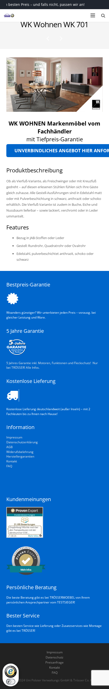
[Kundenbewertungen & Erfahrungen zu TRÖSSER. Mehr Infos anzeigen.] (24, 536)
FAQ (9, 466)
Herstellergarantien (20, 456)
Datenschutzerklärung (22, 442)
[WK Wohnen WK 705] (61, 38)
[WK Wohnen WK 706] (48, 38)
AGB (9, 447)
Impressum (14, 437)
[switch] (10, 681)
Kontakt (11, 461)
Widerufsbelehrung (19, 452)
